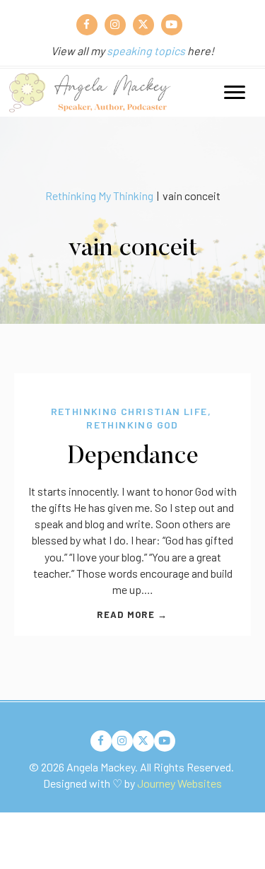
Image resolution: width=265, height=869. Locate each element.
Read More (132, 614)
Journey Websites (179, 783)
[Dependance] (132, 381)
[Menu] (234, 93)
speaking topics (146, 50)
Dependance (133, 457)
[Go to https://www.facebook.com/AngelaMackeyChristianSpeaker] (87, 24)
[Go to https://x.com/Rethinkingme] (143, 24)
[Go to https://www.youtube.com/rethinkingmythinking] (171, 24)
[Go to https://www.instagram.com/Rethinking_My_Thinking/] (115, 24)
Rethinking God (132, 425)
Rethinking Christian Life (129, 411)
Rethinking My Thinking (99, 195)
